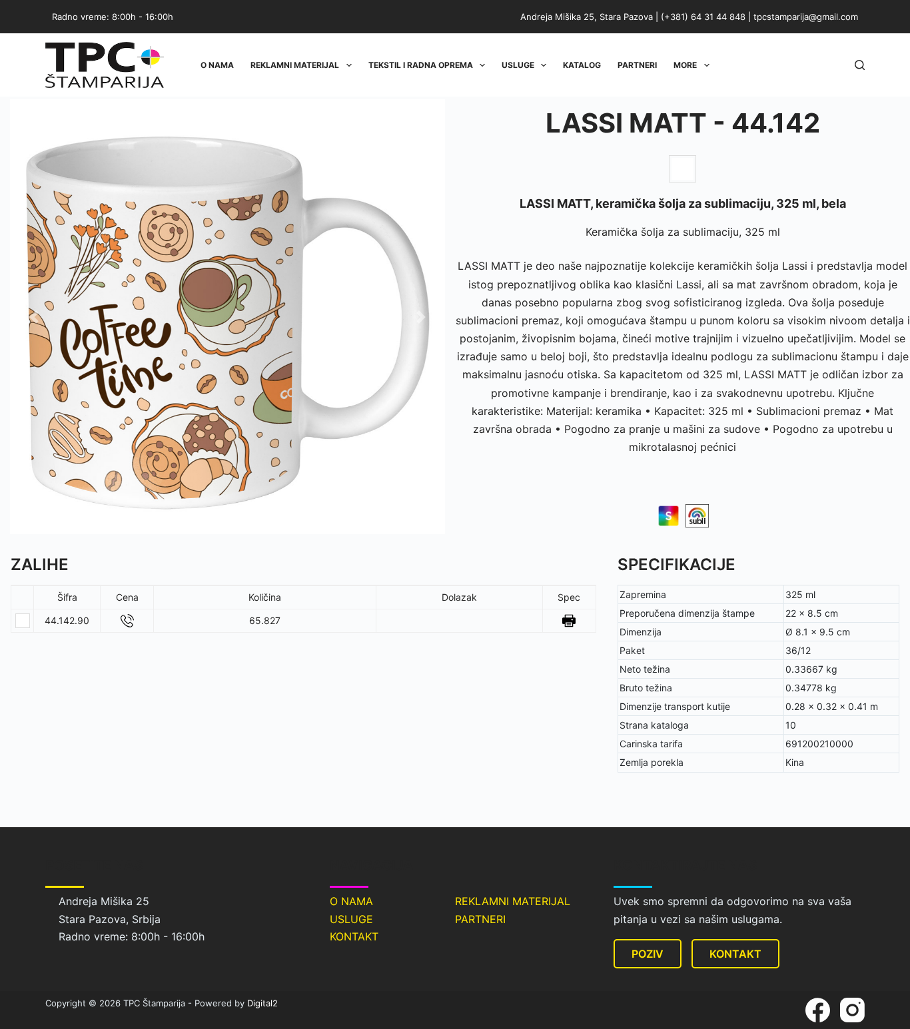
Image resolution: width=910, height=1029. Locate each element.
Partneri (637, 65)
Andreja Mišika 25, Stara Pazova (586, 16)
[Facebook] (817, 1010)
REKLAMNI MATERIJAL (512, 901)
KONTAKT (354, 936)
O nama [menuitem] (217, 65)
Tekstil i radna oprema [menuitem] (420, 65)
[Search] (860, 65)
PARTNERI (480, 919)
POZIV (648, 953)
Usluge (518, 65)
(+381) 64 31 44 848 (703, 16)
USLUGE (351, 919)
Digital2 (262, 1003)
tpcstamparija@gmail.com (805, 16)
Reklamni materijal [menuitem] (294, 65)
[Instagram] (852, 1010)
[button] (34, 316)
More (685, 65)
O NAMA (351, 901)
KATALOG (582, 65)
